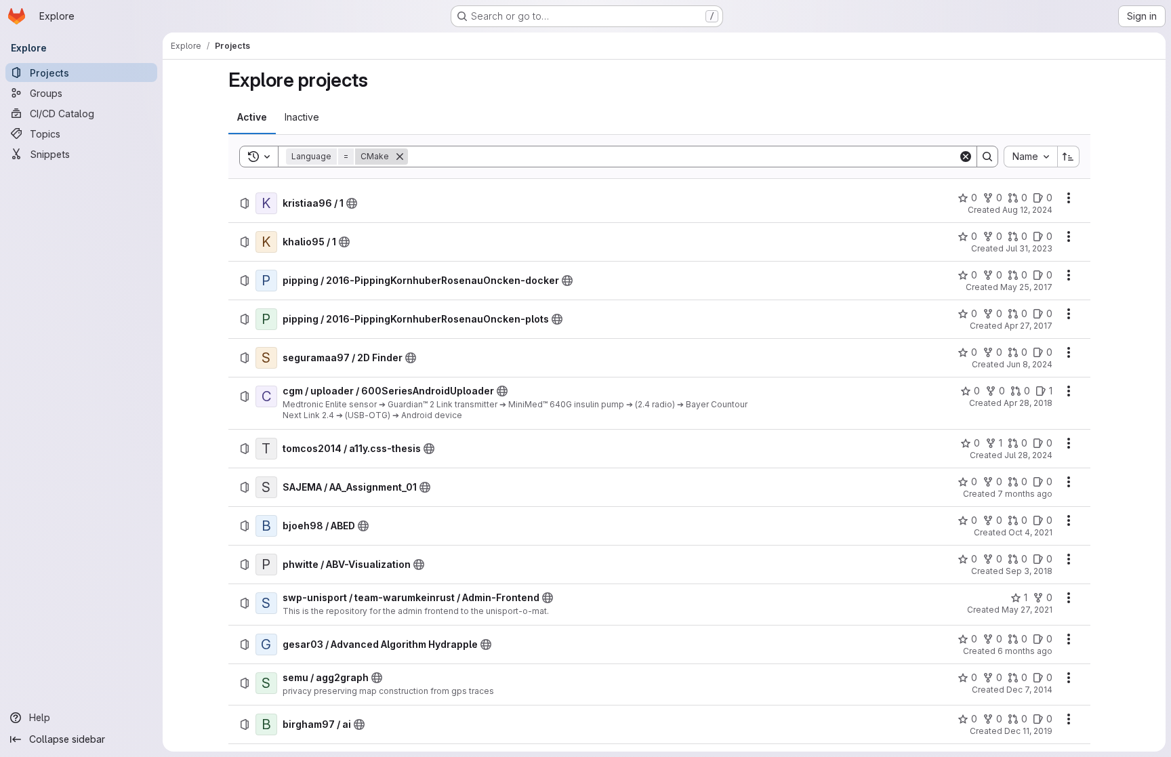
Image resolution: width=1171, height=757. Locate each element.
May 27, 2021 (1027, 610)
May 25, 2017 (1026, 287)
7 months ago (1025, 494)
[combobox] (1030, 156)
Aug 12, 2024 (1027, 210)
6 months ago (1025, 651)
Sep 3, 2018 (1029, 571)
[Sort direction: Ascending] (1069, 156)
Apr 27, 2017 (1028, 326)
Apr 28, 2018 (1028, 403)
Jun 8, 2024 (1029, 364)
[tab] (252, 117)
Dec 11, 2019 (1028, 731)
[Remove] (400, 156)
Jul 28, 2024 (1028, 455)
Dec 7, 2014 (1029, 689)
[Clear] (966, 156)
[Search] (987, 156)
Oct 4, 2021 (1030, 532)
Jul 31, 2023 (1029, 248)
